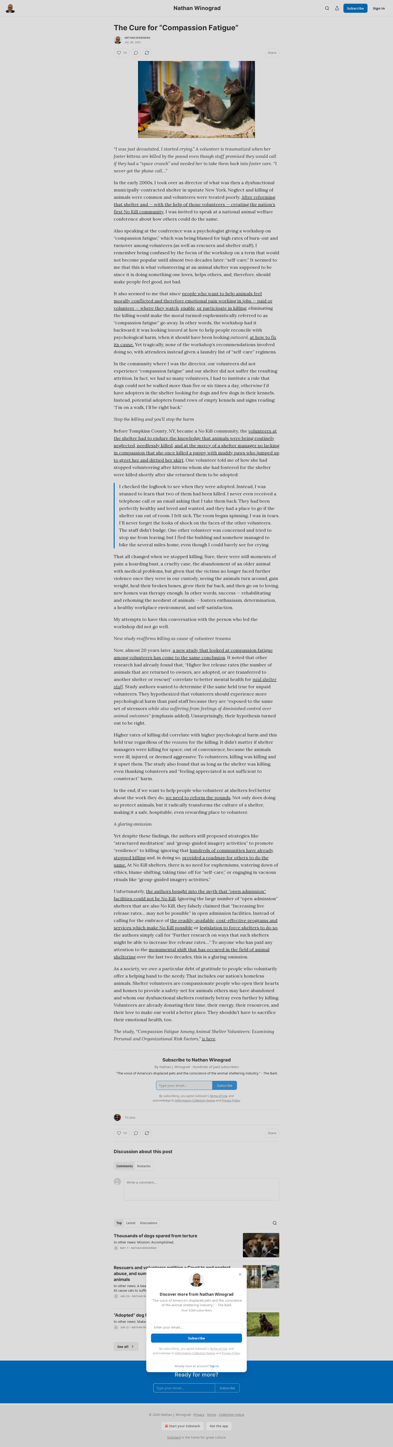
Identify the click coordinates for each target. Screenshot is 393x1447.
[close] (240, 1274)
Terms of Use (218, 1348)
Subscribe (196, 1338)
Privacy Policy (231, 1353)
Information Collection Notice (195, 1353)
